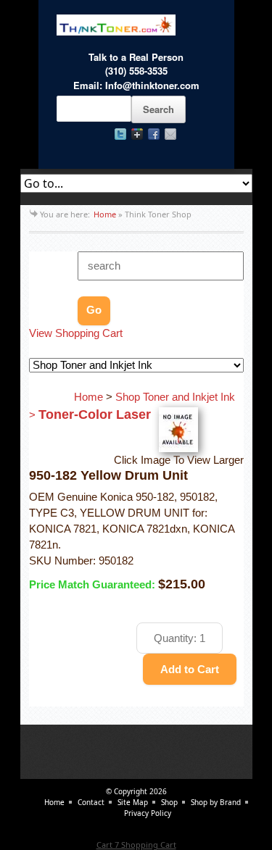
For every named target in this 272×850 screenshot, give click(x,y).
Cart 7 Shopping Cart (136, 844)
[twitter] (120, 134)
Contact (91, 802)
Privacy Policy (147, 813)
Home (105, 214)
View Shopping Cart (76, 333)
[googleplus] (137, 134)
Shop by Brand (216, 802)
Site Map (133, 802)
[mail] (170, 134)
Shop (169, 802)
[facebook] (154, 134)
